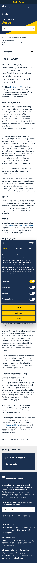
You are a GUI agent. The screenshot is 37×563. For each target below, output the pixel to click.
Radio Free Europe (26, 225)
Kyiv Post (11, 225)
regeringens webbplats (11, 425)
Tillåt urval (18, 313)
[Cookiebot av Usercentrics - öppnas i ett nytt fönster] (26, 243)
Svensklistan (7, 537)
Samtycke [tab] (6, 248)
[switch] (32, 287)
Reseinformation (8, 41)
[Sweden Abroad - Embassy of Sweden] (11, 6)
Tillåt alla (18, 307)
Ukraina (23, 38)
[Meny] (32, 7)
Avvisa (18, 319)
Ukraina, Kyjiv (11, 464)
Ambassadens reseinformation (13, 43)
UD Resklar (6, 524)
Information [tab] (18, 248)
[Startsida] (4, 38)
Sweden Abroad (18, 2)
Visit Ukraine (14, 87)
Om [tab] (30, 248)
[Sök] (28, 7)
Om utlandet (13, 38)
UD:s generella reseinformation (15, 550)
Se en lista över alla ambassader (15, 516)
